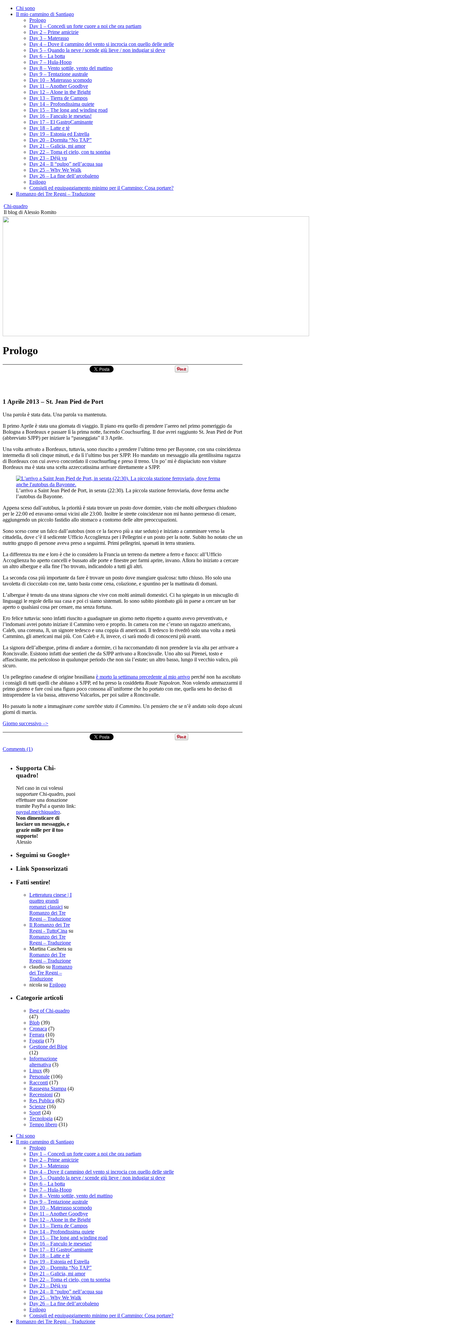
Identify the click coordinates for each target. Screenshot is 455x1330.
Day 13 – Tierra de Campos (58, 98)
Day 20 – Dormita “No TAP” (60, 140)
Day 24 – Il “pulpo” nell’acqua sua (66, 164)
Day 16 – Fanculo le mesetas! (60, 116)
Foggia (36, 1040)
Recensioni (41, 1094)
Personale (39, 1076)
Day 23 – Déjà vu (48, 158)
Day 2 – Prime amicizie (54, 32)
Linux (35, 1070)
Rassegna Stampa (47, 1088)
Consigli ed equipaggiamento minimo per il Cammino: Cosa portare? (101, 188)
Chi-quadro (16, 206)
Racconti (38, 1082)
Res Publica (41, 1100)
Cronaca (38, 1028)
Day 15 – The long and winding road (68, 110)
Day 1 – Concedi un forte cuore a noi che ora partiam (85, 26)
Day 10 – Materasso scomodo (60, 80)
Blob (34, 1022)
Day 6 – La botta (47, 56)
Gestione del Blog (48, 1046)
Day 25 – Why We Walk (55, 170)
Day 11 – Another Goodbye (58, 86)
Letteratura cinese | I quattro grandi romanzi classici (50, 901)
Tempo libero (43, 1124)
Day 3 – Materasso (49, 38)
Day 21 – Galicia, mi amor (57, 146)
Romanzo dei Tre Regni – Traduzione (55, 194)
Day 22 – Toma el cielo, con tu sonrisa (69, 152)
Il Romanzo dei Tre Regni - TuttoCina (49, 928)
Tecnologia (41, 1118)
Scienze (37, 1106)
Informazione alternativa (43, 1061)
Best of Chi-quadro (49, 1010)
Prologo (37, 20)
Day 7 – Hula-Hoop (50, 62)
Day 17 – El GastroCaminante (61, 122)
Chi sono (25, 8)
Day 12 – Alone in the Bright (60, 92)
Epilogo (37, 182)
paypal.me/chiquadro (38, 812)
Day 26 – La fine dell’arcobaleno (64, 176)
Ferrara (36, 1034)
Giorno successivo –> (25, 723)
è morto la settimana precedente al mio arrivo (143, 677)
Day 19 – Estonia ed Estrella (59, 134)
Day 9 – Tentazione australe (58, 74)
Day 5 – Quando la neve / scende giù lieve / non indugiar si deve (97, 50)
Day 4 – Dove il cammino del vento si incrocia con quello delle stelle (101, 44)
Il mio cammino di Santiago (45, 14)
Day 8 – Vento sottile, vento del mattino (71, 68)
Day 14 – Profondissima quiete (61, 104)
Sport (35, 1112)
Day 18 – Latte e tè (49, 128)
